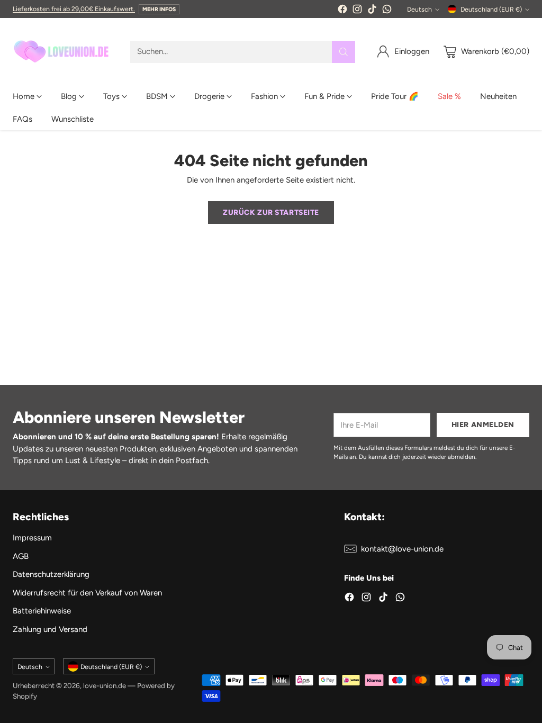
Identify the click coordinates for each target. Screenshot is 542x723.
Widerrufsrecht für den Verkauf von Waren (87, 593)
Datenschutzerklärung (51, 574)
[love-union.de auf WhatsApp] (387, 11)
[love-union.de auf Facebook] (342, 11)
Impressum (32, 538)
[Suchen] (343, 52)
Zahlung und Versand (50, 629)
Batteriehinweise (42, 611)
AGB (21, 556)
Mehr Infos (159, 9)
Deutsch (419, 9)
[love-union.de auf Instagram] (357, 11)
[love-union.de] (63, 51)
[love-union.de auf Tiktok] (372, 11)
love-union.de (104, 685)
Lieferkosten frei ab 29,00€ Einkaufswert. (74, 9)
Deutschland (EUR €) (491, 9)
